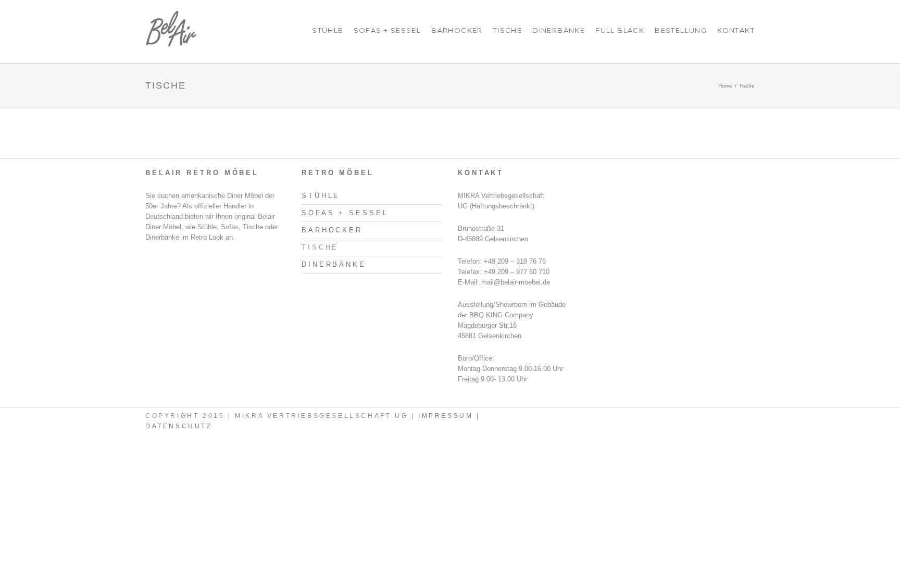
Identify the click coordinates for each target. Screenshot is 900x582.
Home (725, 86)
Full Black (619, 30)
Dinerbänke (558, 30)
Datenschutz (179, 426)
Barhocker (457, 30)
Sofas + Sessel (387, 30)
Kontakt (736, 30)
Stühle (327, 30)
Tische (507, 30)
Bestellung (681, 30)
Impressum (445, 415)
